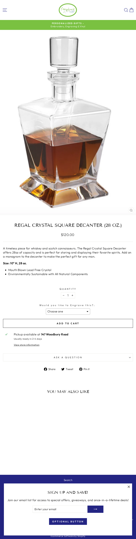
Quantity (68, 288)
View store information (26, 344)
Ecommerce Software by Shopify (68, 536)
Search (68, 480)
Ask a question (68, 357)
